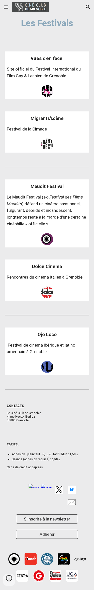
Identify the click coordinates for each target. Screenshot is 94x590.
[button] (6, 7)
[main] (47, 22)
